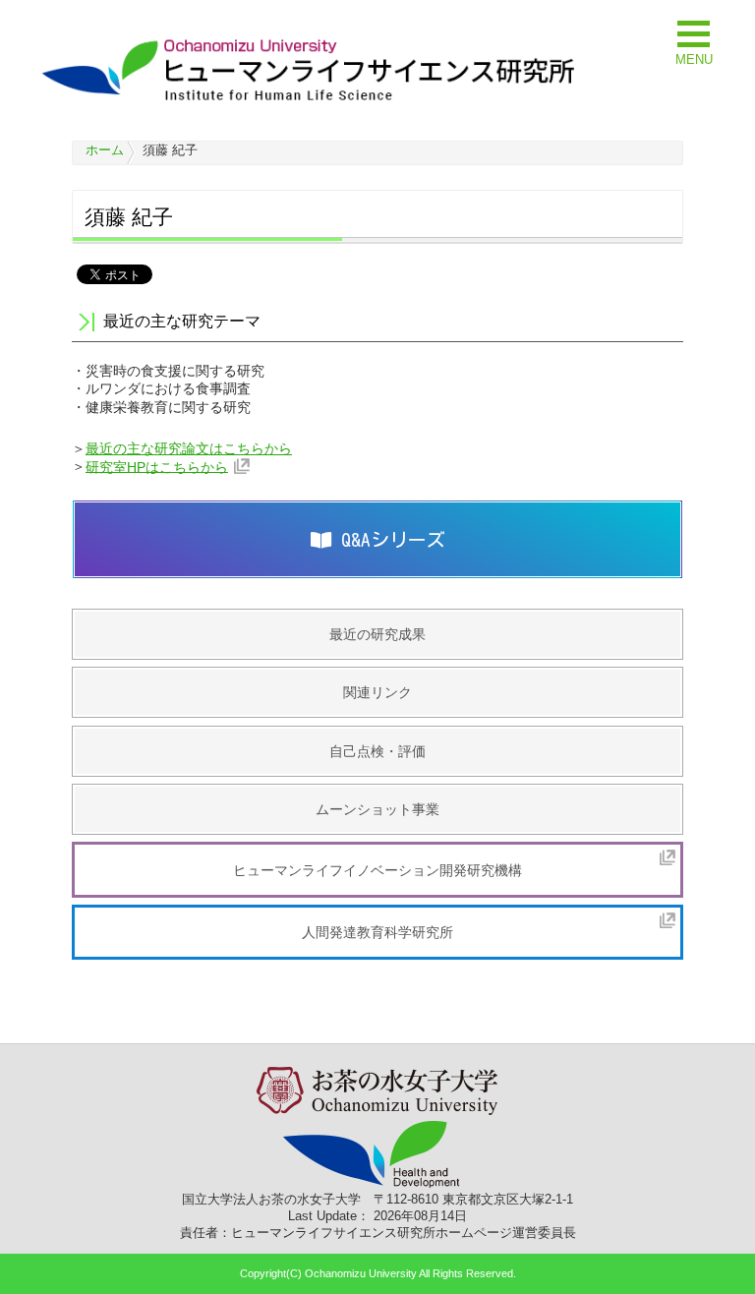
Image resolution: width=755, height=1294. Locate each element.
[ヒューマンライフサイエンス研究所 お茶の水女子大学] (309, 100)
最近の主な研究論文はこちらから (189, 448)
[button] (694, 41)
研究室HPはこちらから (157, 466)
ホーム (105, 150)
